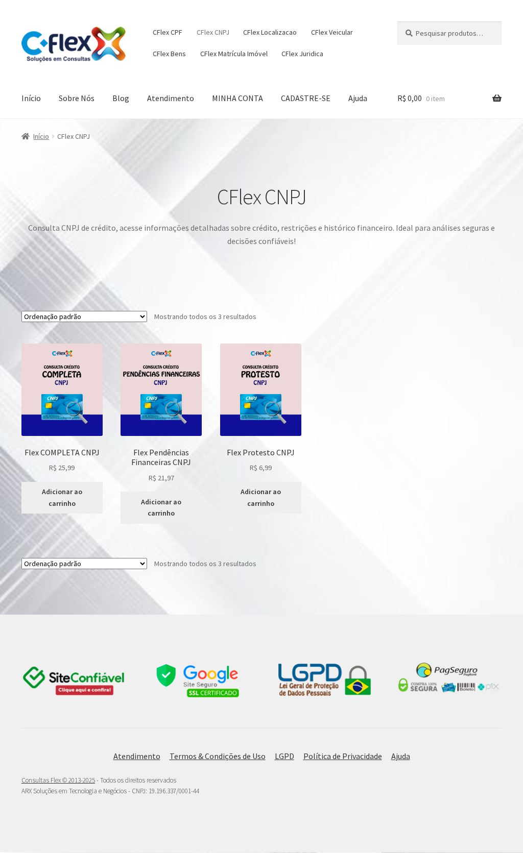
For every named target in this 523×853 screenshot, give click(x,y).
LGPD (284, 756)
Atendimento (170, 98)
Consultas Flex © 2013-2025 (58, 780)
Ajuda (357, 98)
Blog (120, 98)
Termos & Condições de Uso (218, 756)
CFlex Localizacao (270, 32)
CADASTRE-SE (305, 98)
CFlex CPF (167, 32)
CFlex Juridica (302, 53)
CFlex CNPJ (213, 32)
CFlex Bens (169, 53)
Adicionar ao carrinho (62, 497)
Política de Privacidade (342, 756)
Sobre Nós (76, 98)
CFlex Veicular (332, 32)
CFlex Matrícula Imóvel (234, 53)
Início (31, 98)
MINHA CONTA (237, 98)
